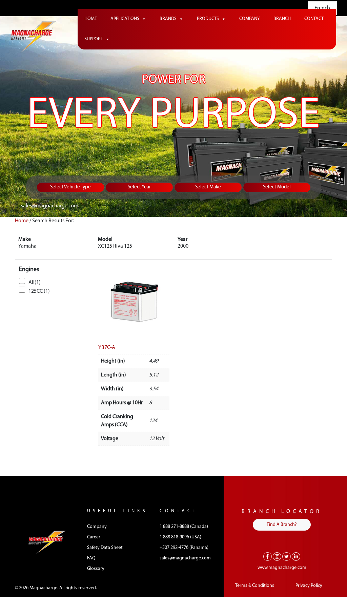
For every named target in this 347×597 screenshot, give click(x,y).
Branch (282, 18)
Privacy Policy (308, 585)
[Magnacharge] (33, 37)
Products (208, 18)
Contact (314, 18)
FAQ (91, 558)
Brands (168, 18)
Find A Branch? (282, 524)
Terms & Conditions (254, 585)
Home (90, 18)
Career (93, 537)
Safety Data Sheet (105, 547)
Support (93, 39)
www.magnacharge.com (282, 567)
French (322, 8)
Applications (124, 18)
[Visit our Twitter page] (286, 556)
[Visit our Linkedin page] (296, 556)
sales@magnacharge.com (49, 206)
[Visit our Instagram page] (277, 556)
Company (249, 18)
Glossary (95, 568)
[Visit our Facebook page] (267, 556)
